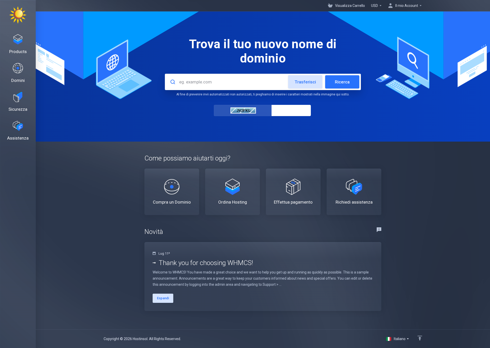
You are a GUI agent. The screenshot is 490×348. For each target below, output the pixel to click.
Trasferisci (305, 81)
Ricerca (342, 81)
